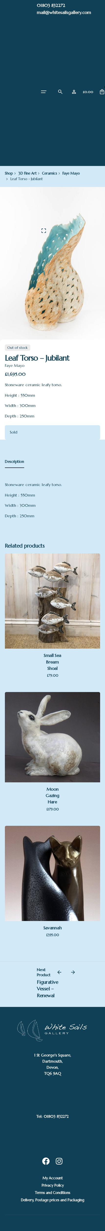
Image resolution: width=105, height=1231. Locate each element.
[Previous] (59, 972)
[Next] (73, 972)
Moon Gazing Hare (52, 795)
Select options (52, 884)
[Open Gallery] (44, 231)
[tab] (14, 467)
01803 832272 (51, 5)
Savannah (52, 928)
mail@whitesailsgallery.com (64, 12)
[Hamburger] (44, 92)
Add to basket (52, 612)
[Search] (60, 92)
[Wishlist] (74, 92)
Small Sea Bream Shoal (52, 661)
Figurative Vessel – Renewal (47, 989)
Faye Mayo (14, 365)
